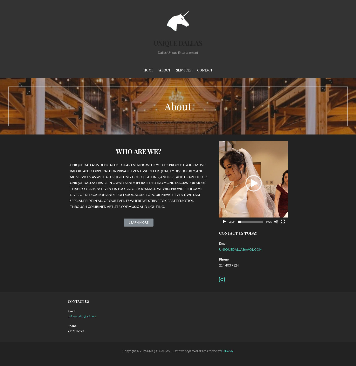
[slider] (250, 222)
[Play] (224, 222)
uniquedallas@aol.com (82, 316)
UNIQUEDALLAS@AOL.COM (240, 249)
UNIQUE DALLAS (178, 43)
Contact (205, 70)
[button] (138, 223)
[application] (253, 183)
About (165, 70)
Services (184, 70)
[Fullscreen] (283, 222)
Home (148, 70)
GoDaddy (227, 351)
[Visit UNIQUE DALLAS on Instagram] (222, 281)
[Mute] (276, 222)
